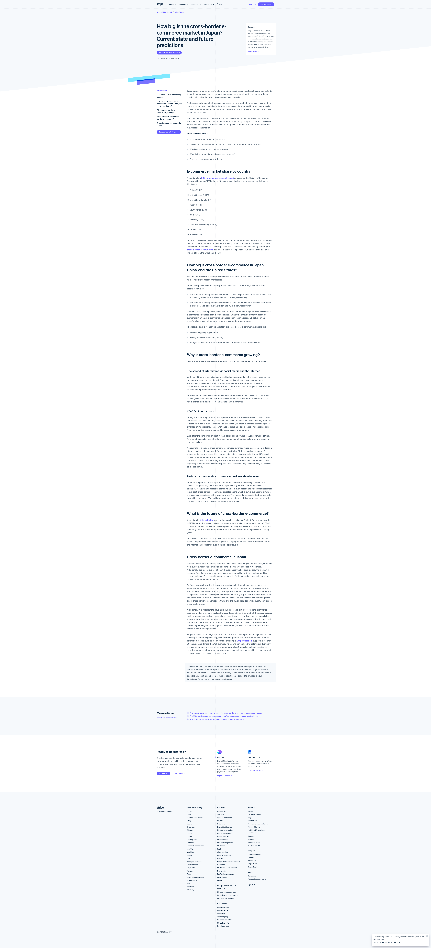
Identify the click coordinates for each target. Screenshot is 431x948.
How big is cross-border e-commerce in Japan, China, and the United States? (169, 103)
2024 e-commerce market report (217, 178)
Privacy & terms (254, 827)
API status (221, 913)
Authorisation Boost (195, 817)
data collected (207, 520)
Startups (220, 814)
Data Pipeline (192, 839)
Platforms (221, 846)
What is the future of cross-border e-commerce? (168, 117)
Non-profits (221, 871)
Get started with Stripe (168, 52)
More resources (164, 12)
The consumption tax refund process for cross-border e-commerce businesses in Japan (226, 713)
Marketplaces (222, 839)
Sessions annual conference (258, 824)
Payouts (190, 871)
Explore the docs (254, 770)
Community (252, 821)
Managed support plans (257, 879)
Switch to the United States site (387, 942)
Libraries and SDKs (224, 920)
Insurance (221, 864)
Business (179, 12)
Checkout (191, 827)
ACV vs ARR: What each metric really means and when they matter (217, 719)
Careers (251, 857)
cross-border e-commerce (200, 249)
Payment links (192, 864)
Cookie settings (254, 842)
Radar (189, 874)
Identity (190, 849)
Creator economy (224, 855)
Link (188, 858)
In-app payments (224, 836)
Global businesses (224, 833)
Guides (250, 811)
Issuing (189, 855)
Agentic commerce (224, 817)
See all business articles (167, 718)
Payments (191, 868)
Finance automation (225, 830)
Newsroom (252, 860)
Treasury (190, 890)
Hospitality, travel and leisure (228, 861)
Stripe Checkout (245, 640)
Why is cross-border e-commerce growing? (166, 111)
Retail (219, 880)
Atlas (189, 814)
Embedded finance (224, 827)
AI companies (222, 852)
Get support (252, 876)
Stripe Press (252, 864)
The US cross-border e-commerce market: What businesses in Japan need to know (224, 716)
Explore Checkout (224, 775)
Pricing (219, 4)
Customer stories (254, 814)
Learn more (252, 51)
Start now (162, 773)
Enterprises (221, 811)
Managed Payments (194, 861)
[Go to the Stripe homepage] (159, 807)
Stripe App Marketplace (226, 892)
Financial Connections (195, 846)
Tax (188, 883)
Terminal (190, 886)
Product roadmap (254, 854)
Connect (190, 833)
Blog (249, 817)
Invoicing (190, 852)
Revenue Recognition (195, 877)
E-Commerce (222, 824)
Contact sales (265, 4)
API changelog (222, 916)
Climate (190, 830)
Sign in (251, 4)
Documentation (223, 907)
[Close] (426, 936)
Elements (190, 842)
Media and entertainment (227, 868)
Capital (189, 824)
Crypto (189, 836)
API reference (222, 910)
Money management (225, 842)
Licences (251, 836)
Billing (189, 821)
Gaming (220, 858)
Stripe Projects (223, 923)
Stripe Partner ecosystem (227, 895)
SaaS (219, 849)
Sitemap (251, 839)
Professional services (225, 874)
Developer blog (223, 926)
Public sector (222, 877)
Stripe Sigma (192, 880)
